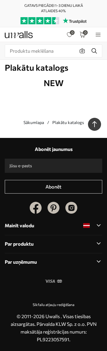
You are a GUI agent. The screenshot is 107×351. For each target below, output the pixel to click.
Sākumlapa (33, 122)
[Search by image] (82, 51)
